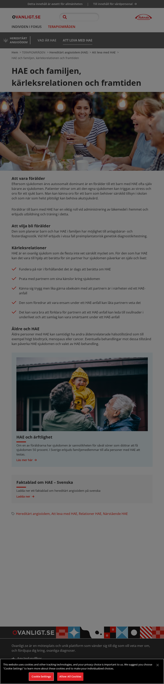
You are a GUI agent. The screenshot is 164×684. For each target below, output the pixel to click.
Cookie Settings (41, 676)
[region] (82, 671)
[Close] (157, 665)
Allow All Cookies (70, 676)
